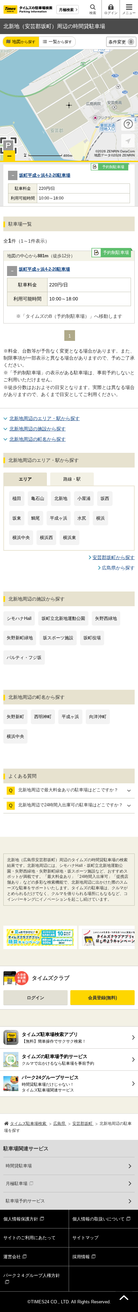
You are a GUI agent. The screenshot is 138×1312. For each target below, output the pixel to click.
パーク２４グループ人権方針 (31, 1275)
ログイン (35, 997)
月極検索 (66, 10)
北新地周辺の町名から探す (37, 439)
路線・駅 (72, 479)
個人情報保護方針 (20, 1218)
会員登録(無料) (102, 997)
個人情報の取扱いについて (98, 1218)
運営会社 (12, 1256)
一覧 (60, 41)
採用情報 (81, 1256)
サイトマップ (85, 1237)
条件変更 (120, 41)
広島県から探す (118, 567)
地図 (24, 41)
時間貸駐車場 (19, 1165)
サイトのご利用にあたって (29, 1237)
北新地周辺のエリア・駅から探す (44, 418)
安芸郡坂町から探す (113, 557)
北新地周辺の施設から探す (37, 428)
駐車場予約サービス (25, 1200)
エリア (25, 479)
